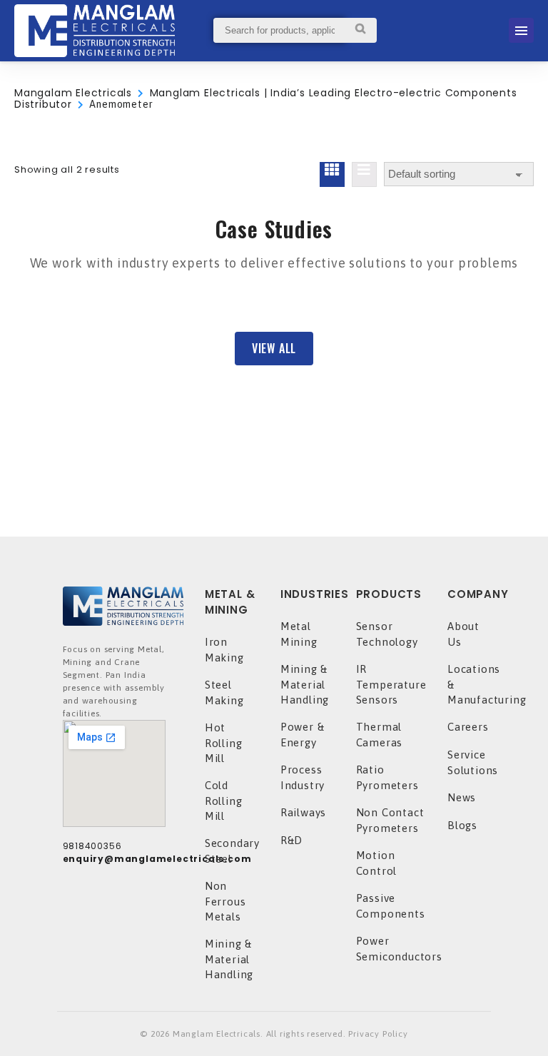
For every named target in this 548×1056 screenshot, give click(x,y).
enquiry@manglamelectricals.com (157, 859)
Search (361, 30)
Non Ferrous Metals (225, 901)
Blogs (462, 825)
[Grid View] (332, 174)
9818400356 (92, 846)
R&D (291, 840)
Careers (468, 727)
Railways (303, 812)
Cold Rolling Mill (224, 800)
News (461, 797)
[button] (274, 349)
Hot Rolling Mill (224, 742)
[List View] (364, 174)
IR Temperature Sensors (391, 684)
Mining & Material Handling (229, 959)
